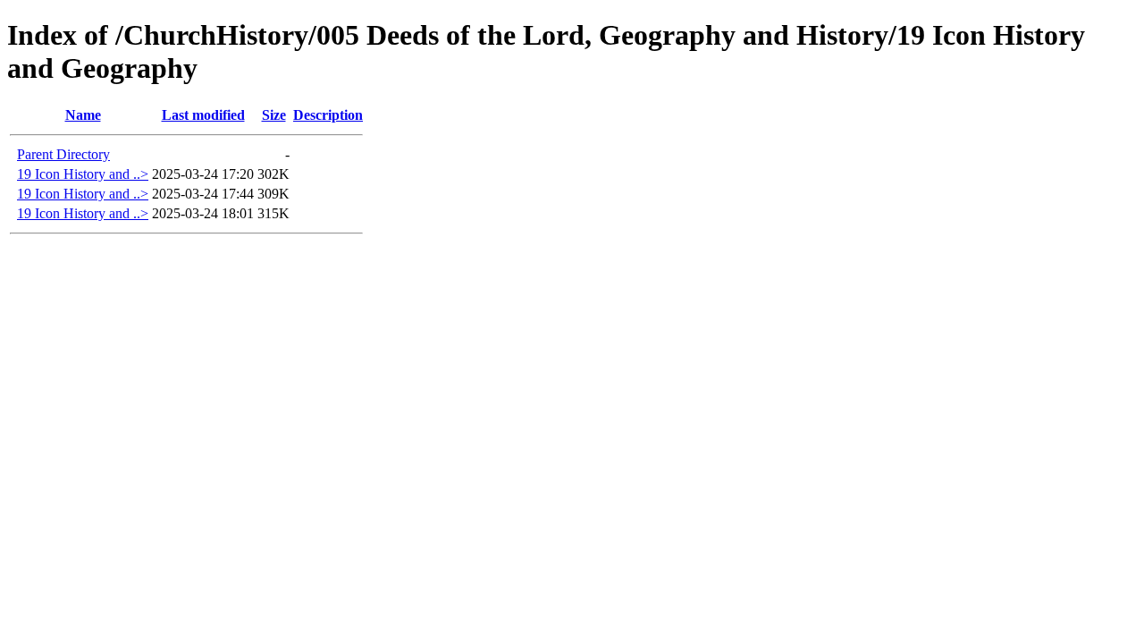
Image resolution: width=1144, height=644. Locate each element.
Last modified (203, 115)
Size (274, 115)
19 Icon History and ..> (82, 174)
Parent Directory (63, 154)
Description (328, 115)
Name (83, 115)
